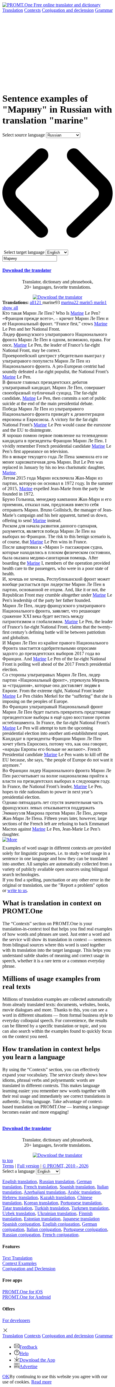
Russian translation (56, 1181)
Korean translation (41, 1202)
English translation (19, 1181)
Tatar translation (17, 1208)
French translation (40, 1186)
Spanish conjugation (21, 1224)
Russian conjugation (21, 1234)
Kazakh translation (57, 1197)
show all (10, 307)
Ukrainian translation (56, 1213)
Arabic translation (84, 1192)
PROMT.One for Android (26, 1297)
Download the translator (26, 270)
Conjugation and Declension (28, 1268)
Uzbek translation (18, 1213)
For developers (16, 1320)
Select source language (23, 134)
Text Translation (17, 1258)
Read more (41, 1381)
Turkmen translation (90, 1208)
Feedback (28, 1346)
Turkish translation (51, 1208)
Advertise (28, 1366)
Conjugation (68, 10)
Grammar (104, 10)
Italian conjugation (44, 1229)
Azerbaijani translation (44, 1192)
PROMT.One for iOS (22, 1291)
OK (5, 1376)
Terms (8, 1165)
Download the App (37, 1359)
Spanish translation (77, 1186)
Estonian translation (42, 1218)
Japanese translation (81, 1218)
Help (24, 1353)
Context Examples (19, 1263)
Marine (77, 313)
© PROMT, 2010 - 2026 (65, 1165)
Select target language (24, 252)
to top (7, 1160)
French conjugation (60, 1234)
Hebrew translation (20, 1197)
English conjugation (61, 1224)
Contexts (32, 10)
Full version (28, 1165)
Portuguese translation (80, 1202)
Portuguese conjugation (85, 1229)
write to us (17, 890)
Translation (12, 10)
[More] (9, 839)
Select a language (18, 1171)
